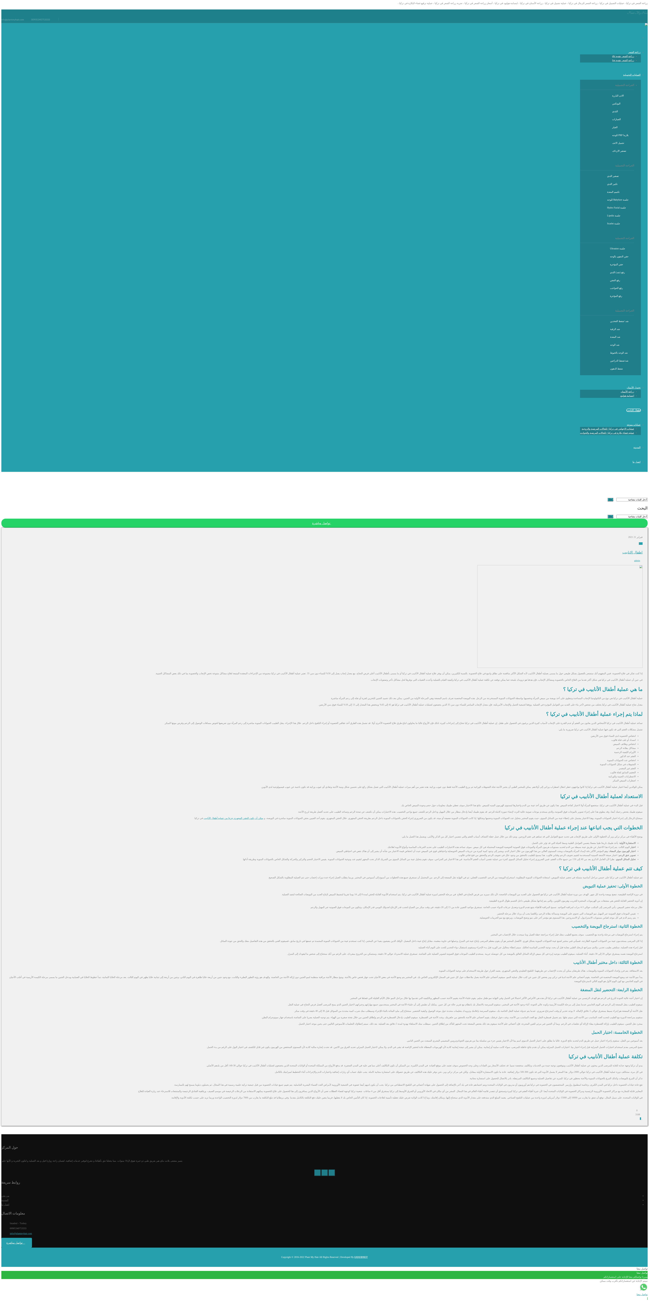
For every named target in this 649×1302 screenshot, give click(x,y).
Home (645, 495)
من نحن (5, 1196)
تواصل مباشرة (321, 523)
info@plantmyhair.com (21, 1233)
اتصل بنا (5, 1204)
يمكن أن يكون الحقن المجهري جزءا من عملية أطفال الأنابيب (233, 818)
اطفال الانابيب (632, 552)
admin (637, 560)
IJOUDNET (361, 1257)
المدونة (4, 1200)
